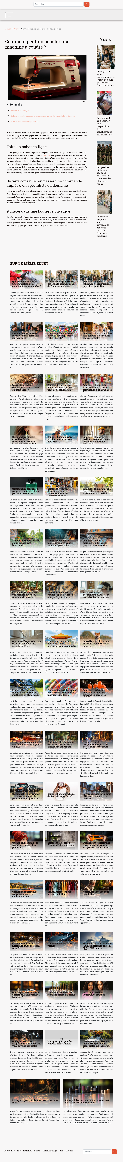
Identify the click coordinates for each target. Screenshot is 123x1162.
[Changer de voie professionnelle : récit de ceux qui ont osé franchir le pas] (106, 56)
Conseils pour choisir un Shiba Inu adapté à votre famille (96, 643)
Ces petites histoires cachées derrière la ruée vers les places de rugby (104, 175)
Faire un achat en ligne (20, 110)
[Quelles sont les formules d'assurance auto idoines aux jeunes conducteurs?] (96, 840)
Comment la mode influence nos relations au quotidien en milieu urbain (97, 285)
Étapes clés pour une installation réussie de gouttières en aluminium (25, 692)
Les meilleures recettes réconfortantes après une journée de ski (25, 335)
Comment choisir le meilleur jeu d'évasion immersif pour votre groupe (59, 544)
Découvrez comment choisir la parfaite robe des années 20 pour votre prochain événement (61, 596)
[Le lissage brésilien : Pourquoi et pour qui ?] (96, 990)
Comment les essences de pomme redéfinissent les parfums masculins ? (26, 491)
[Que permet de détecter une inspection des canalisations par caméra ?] (104, 103)
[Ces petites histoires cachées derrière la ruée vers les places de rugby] (104, 152)
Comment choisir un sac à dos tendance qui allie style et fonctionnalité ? (97, 491)
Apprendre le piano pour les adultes (96, 892)
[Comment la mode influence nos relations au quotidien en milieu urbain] (96, 279)
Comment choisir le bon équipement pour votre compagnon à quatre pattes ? (97, 389)
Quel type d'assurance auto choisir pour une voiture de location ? (26, 994)
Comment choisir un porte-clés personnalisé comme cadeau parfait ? (97, 335)
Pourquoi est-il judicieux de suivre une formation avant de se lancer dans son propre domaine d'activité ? (60, 747)
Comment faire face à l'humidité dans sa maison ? (61, 845)
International (24, 1150)
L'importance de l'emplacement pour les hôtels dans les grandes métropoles (95, 745)
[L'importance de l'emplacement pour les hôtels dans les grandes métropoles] (96, 740)
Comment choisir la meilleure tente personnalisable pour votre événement (61, 645)
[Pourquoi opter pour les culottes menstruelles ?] (61, 1039)
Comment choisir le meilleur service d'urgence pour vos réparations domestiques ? (97, 440)
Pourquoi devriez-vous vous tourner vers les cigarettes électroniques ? (87, 1101)
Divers (16, 29)
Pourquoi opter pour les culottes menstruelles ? (60, 1042)
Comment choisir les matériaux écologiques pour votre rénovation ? (60, 387)
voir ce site (45, 155)
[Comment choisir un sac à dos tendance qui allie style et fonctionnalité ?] (96, 486)
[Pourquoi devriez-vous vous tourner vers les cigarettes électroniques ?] (88, 1093)
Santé (37, 1150)
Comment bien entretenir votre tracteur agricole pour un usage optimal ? (26, 796)
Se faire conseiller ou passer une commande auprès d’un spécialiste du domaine (43, 116)
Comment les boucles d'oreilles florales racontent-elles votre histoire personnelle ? (24, 440)
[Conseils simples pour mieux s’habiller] (61, 889)
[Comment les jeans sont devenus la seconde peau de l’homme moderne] (104, 202)
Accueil (8, 29)
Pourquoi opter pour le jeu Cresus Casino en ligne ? (35, 1101)
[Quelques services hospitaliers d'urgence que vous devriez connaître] (26, 1039)
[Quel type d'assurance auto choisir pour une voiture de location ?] (26, 990)
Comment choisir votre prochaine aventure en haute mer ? (59, 439)
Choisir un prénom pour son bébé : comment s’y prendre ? (25, 845)
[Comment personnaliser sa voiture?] (61, 941)
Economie (9, 1150)
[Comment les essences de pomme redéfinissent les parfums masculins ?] (26, 486)
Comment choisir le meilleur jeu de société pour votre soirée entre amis (95, 544)
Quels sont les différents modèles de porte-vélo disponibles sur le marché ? (97, 1045)
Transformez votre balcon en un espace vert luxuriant (26, 543)
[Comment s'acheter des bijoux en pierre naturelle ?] (61, 990)
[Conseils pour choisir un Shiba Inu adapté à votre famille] (96, 639)
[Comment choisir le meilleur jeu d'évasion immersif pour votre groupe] (61, 538)
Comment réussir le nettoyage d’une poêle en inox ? (25, 945)
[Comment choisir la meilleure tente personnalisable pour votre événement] (61, 639)
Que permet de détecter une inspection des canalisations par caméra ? (104, 126)
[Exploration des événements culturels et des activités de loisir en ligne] (96, 590)
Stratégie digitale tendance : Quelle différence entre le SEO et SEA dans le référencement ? (97, 947)
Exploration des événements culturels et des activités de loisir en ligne (96, 596)
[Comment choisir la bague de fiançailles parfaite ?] (61, 791)
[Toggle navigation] (9, 15)
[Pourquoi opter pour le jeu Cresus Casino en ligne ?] (35, 1093)
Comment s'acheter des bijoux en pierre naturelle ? (62, 993)
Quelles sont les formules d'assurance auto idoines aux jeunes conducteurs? (96, 845)
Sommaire (16, 104)
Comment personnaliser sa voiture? (61, 944)
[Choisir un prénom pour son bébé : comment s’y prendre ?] (26, 840)
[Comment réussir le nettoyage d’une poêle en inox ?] (26, 941)
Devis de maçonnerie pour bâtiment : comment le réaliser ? (97, 796)
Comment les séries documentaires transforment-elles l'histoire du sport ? (57, 492)
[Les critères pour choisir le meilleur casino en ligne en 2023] (26, 740)
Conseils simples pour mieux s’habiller (59, 892)
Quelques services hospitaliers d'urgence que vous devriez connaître (26, 1043)
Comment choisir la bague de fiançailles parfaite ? (61, 795)
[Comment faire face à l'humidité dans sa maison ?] (61, 840)
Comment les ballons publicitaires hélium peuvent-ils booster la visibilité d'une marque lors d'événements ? (95, 695)
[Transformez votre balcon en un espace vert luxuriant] (26, 538)
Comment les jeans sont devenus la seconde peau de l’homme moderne (103, 226)
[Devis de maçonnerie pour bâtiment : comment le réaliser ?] (96, 791)
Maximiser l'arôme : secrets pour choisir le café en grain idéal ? (26, 387)
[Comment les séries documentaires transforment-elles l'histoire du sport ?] (61, 486)
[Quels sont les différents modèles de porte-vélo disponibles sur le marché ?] (96, 1039)
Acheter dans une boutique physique (25, 121)
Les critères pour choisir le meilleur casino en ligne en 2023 (26, 744)
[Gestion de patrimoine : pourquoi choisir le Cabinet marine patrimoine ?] (26, 889)
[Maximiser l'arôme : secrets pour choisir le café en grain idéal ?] (26, 383)
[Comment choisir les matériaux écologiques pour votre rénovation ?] (61, 383)
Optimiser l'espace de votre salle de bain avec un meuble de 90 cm (26, 643)
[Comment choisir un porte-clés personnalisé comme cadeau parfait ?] (96, 331)
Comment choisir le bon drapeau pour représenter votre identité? (60, 335)
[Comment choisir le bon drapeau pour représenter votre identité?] (61, 331)
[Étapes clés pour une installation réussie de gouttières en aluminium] (26, 688)
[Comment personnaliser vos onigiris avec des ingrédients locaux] (26, 590)
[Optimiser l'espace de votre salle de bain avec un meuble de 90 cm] (26, 639)
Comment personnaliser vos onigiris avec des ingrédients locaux (25, 594)
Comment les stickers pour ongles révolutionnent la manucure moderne (61, 692)
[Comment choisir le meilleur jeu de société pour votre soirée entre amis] (96, 538)
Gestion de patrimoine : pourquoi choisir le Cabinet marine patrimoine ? (24, 895)
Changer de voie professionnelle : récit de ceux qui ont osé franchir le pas (106, 78)
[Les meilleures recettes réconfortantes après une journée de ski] (26, 331)
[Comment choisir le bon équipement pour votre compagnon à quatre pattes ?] (96, 383)
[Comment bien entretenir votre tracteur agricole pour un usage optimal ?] (26, 791)
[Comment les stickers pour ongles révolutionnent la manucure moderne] (61, 688)
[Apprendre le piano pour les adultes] (96, 889)
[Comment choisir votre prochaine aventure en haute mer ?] (61, 434)
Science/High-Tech (53, 1150)
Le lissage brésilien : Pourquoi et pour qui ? (94, 993)
